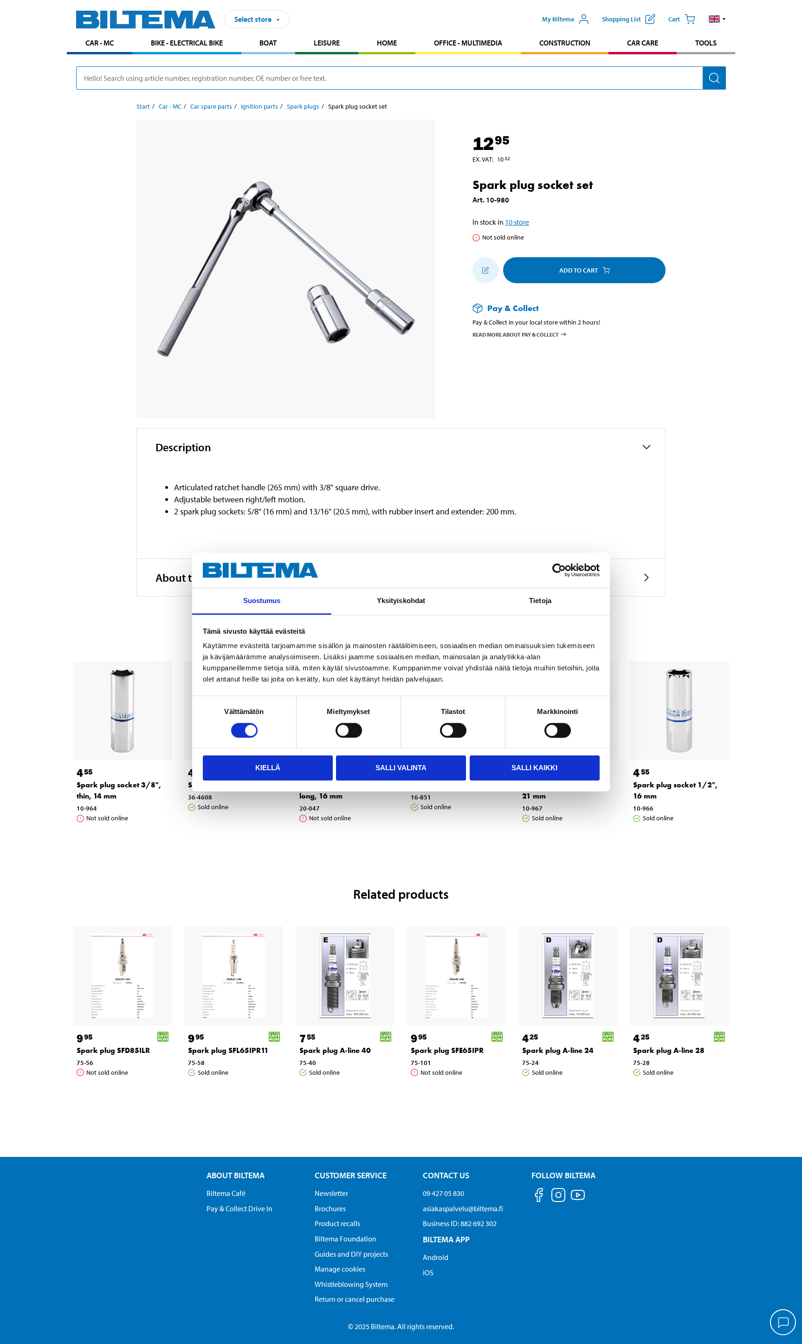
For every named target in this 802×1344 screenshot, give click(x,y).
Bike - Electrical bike (187, 42)
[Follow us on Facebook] (538, 1197)
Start (143, 106)
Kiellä (267, 768)
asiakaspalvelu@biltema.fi (463, 1208)
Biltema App (446, 1239)
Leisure (327, 42)
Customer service (351, 1175)
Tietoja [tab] (540, 601)
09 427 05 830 (443, 1193)
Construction (564, 42)
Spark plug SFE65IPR (447, 1050)
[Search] (714, 78)
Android (435, 1257)
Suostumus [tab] (262, 601)
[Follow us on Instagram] (558, 1197)
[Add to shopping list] (485, 270)
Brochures (330, 1208)
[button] (717, 19)
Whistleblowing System (351, 1284)
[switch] (349, 730)
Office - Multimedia (468, 42)
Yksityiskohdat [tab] (401, 601)
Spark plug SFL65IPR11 (228, 1050)
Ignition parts (259, 106)
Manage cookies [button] (340, 1268)
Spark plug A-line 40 (335, 1050)
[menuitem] (99, 43)
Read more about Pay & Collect (515, 334)
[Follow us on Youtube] (577, 1199)
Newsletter (331, 1193)
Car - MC (99, 42)
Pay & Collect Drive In (239, 1208)
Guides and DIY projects (351, 1254)
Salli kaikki (534, 768)
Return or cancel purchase (355, 1299)
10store (517, 222)
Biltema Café (226, 1193)
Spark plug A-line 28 (669, 1050)
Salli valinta (401, 768)
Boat (268, 42)
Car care (642, 42)
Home (387, 42)
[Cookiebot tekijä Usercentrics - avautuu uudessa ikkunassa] (559, 570)
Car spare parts (211, 106)
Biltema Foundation (345, 1238)
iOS (428, 1272)
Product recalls (337, 1223)
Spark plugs (303, 106)
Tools (706, 42)
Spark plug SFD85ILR (113, 1050)
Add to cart (578, 270)
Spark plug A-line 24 (558, 1050)
